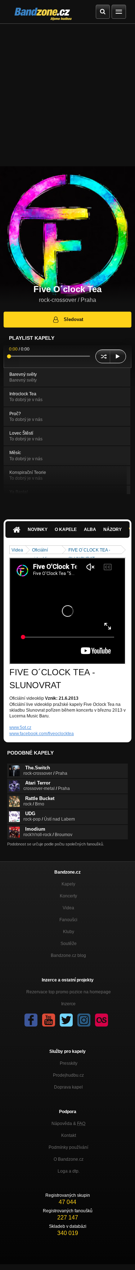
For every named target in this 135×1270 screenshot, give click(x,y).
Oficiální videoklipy (42, 551)
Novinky (38, 529)
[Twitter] (66, 1020)
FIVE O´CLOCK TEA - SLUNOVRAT (89, 551)
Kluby (68, 931)
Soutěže (68, 943)
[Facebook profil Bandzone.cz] (30, 1020)
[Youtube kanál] (48, 1020)
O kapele (66, 529)
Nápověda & (68, 1123)
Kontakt (68, 1135)
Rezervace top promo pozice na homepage (68, 991)
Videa (17, 550)
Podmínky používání (68, 1147)
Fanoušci (68, 919)
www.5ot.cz (20, 727)
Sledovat (73, 319)
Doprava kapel (68, 1087)
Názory (112, 529)
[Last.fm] (101, 1020)
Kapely (68, 884)
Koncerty (68, 895)
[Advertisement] (67, 95)
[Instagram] (83, 1020)
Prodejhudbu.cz (68, 1075)
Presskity (68, 1063)
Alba (90, 529)
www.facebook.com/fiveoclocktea (41, 733)
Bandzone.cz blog (68, 955)
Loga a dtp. (69, 1171)
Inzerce (68, 1003)
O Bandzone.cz (69, 1159)
